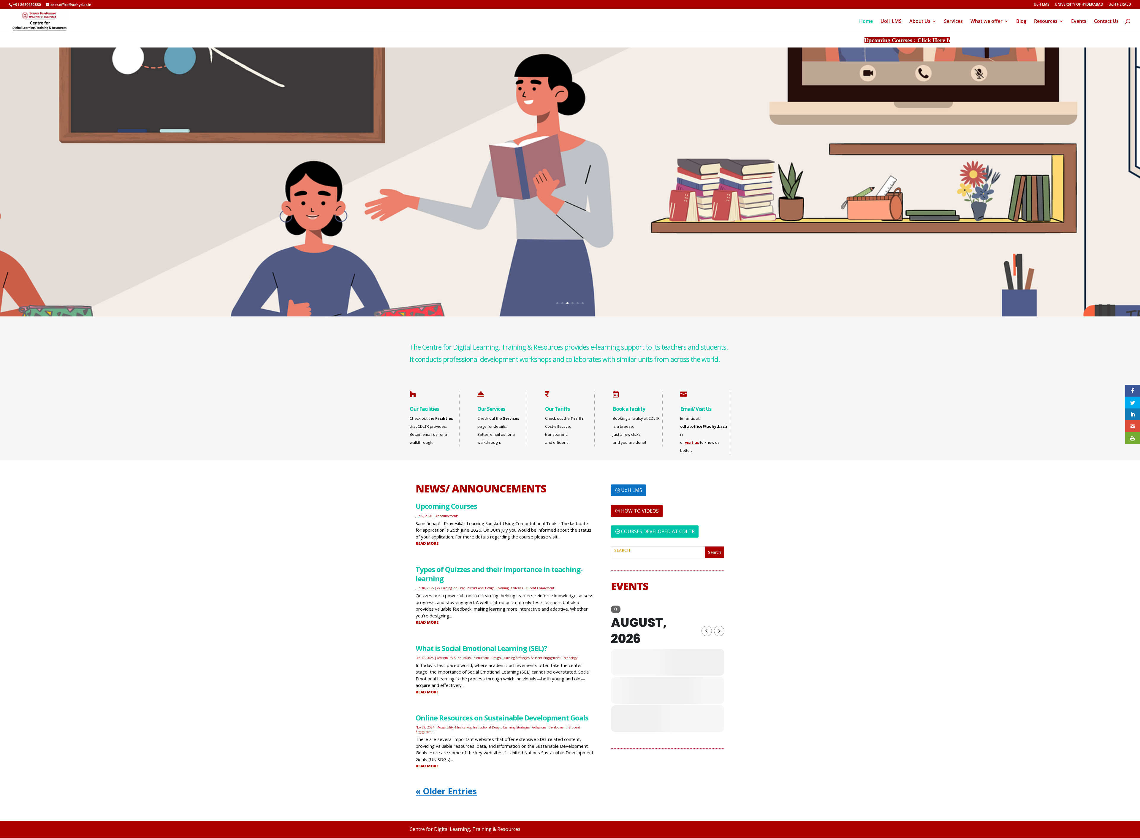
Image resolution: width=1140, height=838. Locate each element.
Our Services (491, 408)
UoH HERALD (1120, 5)
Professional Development (549, 727)
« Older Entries (446, 791)
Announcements (447, 516)
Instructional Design (480, 588)
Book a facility (629, 408)
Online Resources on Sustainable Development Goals (502, 718)
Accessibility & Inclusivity (454, 658)
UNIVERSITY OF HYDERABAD (1079, 5)
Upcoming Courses (446, 506)
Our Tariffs (557, 408)
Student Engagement (539, 588)
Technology (569, 658)
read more (427, 543)
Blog (1021, 21)
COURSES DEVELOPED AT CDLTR (658, 531)
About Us (919, 21)
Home (866, 21)
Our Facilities (424, 408)
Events (1078, 21)
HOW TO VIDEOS (640, 511)
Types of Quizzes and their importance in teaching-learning (499, 573)
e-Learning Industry (451, 588)
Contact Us (1106, 21)
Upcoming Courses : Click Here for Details (907, 40)
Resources (1045, 21)
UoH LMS (1041, 5)
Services (953, 21)
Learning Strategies (509, 588)
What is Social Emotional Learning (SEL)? (481, 648)
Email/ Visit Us (695, 408)
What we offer (986, 21)
